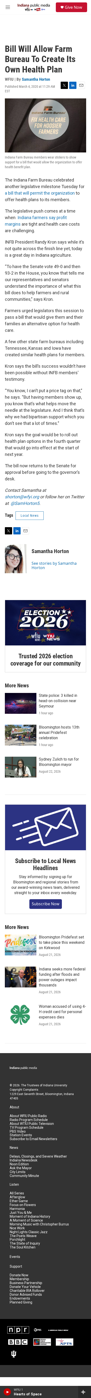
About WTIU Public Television (32, 1124)
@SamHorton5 (25, 503)
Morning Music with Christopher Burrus (39, 1224)
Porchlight (17, 1239)
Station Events (21, 1135)
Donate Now (19, 1275)
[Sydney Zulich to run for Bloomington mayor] (20, 767)
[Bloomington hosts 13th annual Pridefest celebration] (20, 735)
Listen (14, 1184)
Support (16, 1266)
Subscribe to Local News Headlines (45, 864)
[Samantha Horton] (16, 558)
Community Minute (24, 1176)
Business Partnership (26, 1283)
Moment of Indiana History (30, 1216)
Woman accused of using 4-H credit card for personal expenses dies (62, 1011)
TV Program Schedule (26, 1127)
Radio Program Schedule (29, 1120)
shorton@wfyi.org (22, 496)
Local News (30, 515)
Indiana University (55, 1085)
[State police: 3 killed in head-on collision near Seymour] (20, 703)
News (14, 1148)
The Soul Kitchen (22, 1247)
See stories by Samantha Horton (54, 565)
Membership (19, 1279)
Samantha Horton (36, 79)
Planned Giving (21, 1302)
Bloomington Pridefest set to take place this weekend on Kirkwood (61, 942)
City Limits (17, 1172)
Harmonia (17, 1209)
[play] (7, 1392)
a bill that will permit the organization (40, 193)
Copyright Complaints (24, 1089)
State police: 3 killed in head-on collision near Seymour (58, 700)
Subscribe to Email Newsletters (33, 1139)
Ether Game (19, 1201)
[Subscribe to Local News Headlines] (45, 827)
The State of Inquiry (25, 1243)
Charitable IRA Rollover (27, 1291)
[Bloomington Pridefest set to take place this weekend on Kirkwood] (20, 945)
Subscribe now (45, 903)
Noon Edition (19, 1164)
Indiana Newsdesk (23, 1160)
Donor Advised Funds (26, 1294)
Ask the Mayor (21, 1168)
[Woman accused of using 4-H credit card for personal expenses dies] (20, 1014)
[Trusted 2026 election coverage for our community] (45, 622)
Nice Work (17, 1228)
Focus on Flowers (23, 1205)
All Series (17, 1193)
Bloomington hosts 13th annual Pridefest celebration (59, 732)
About (14, 1107)
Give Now (73, 7)
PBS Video (18, 1131)
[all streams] (84, 1392)
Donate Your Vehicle (25, 1287)
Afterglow (17, 1197)
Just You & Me (21, 1213)
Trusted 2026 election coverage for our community (45, 659)
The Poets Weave (23, 1236)
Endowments (20, 1298)
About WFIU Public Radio (28, 1116)
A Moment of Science (26, 1220)
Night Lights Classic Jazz (29, 1232)
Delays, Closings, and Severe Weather (38, 1156)
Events (15, 1257)
